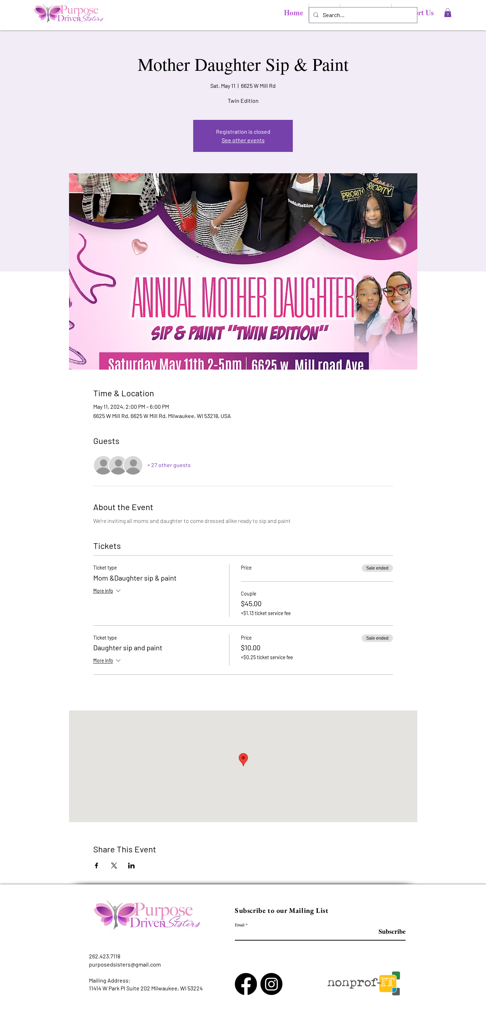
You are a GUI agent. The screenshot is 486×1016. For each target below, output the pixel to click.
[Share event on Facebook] (96, 865)
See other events (243, 140)
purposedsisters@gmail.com (125, 964)
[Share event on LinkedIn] (131, 865)
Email (239, 924)
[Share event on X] (114, 865)
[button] (447, 12)
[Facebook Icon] (246, 984)
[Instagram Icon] (271, 984)
